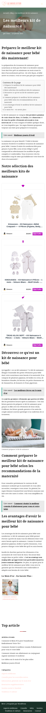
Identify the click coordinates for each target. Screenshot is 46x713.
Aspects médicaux (9, 674)
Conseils (23, 708)
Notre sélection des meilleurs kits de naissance (22, 90)
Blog (12, 13)
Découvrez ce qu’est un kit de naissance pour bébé (21, 94)
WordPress (22, 704)
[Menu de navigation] (41, 4)
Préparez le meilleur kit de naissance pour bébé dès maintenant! (22, 86)
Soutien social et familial (11, 688)
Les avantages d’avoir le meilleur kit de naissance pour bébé (23, 106)
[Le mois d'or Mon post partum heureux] (11, 3)
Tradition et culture (9, 692)
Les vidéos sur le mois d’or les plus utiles (17, 659)
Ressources (27, 711)
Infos (32, 708)
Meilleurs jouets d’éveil (11, 663)
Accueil (6, 13)
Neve (3, 704)
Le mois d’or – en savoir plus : (15, 109)
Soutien (40, 708)
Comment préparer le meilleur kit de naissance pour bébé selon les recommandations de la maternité (22, 100)
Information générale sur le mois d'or (16, 681)
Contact (38, 711)
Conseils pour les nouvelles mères (15, 677)
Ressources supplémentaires (13, 684)
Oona (8, 33)
